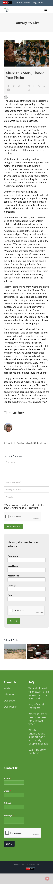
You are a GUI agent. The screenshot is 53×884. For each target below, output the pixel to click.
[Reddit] (19, 86)
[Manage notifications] (47, 879)
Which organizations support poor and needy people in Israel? (38, 736)
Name (7, 779)
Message (9, 815)
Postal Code (13, 576)
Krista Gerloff (11, 443)
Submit (14, 621)
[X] (13, 86)
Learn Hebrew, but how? (37, 751)
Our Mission (11, 706)
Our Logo (9, 700)
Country (12, 585)
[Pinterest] (39, 86)
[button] (5, 652)
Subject (8, 803)
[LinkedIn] (24, 86)
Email (10, 595)
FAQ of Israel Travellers (36, 706)
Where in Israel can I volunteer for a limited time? (37, 719)
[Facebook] (8, 86)
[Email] (28, 89)
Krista (7, 688)
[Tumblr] (34, 86)
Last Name (13, 566)
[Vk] (44, 86)
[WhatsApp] (29, 86)
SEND (9, 843)
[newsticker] (7, 8)
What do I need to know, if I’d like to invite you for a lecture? (38, 693)
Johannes (9, 694)
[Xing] (8, 89)
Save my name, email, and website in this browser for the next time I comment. (24, 506)
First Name (13, 556)
